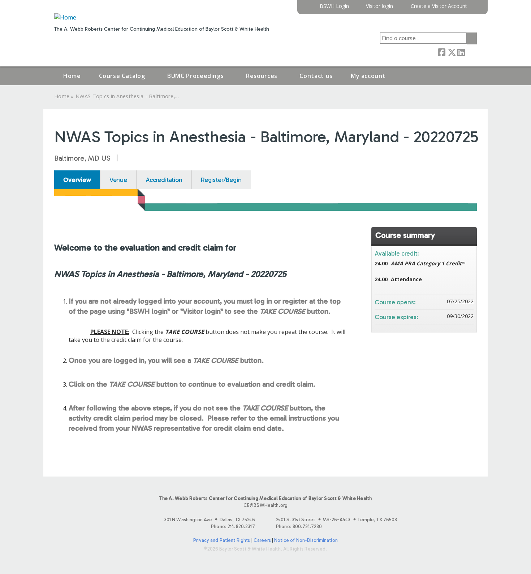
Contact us (315, 76)
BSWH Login (334, 6)
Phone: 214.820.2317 (233, 526)
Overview (77, 180)
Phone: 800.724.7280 (299, 526)
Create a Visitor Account (439, 6)
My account (368, 76)
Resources (261, 76)
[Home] (65, 17)
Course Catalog (122, 76)
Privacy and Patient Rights (221, 540)
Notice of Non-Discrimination (306, 540)
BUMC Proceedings (195, 76)
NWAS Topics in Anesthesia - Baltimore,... (127, 96)
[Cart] (474, 9)
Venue (118, 180)
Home (72, 76)
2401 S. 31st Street (336, 519)
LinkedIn (461, 52)
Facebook (441, 52)
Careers (262, 540)
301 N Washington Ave (209, 519)
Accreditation (164, 180)
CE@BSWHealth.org (265, 505)
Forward (470, 52)
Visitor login (379, 6)
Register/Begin (221, 180)
